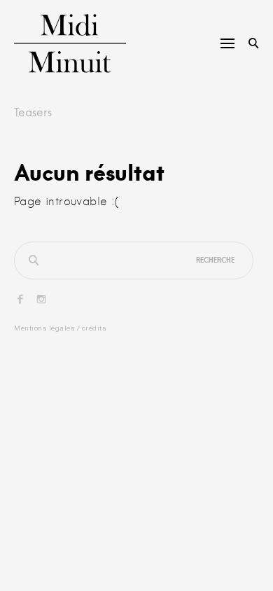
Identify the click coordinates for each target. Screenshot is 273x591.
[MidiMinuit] (56, 43)
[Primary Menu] (227, 43)
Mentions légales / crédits (60, 328)
